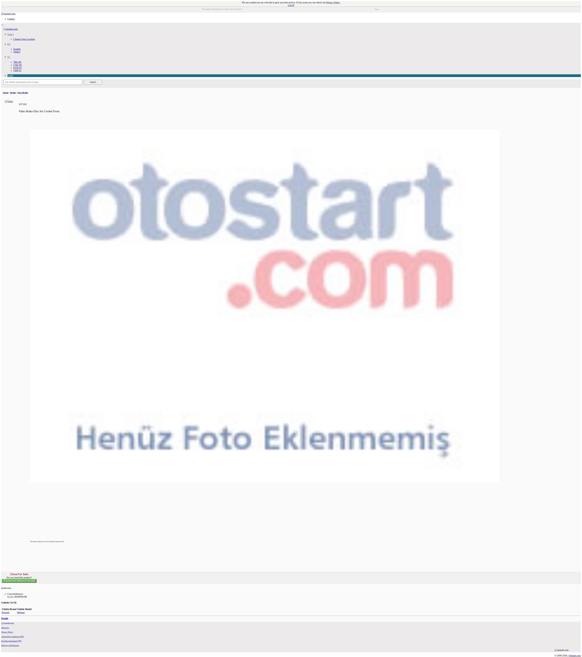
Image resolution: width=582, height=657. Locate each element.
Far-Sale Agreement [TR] (11, 641)
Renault (5, 612)
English (17, 49)
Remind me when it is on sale (19, 581)
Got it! (291, 5)
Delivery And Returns (10, 645)
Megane (21, 612)
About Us (5, 628)
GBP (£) (17, 70)
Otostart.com (575, 655)
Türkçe (16, 52)
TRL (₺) (17, 62)
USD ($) (17, 65)
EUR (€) (17, 67)
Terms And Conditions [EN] (12, 636)
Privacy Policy (333, 2)
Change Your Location (24, 39)
